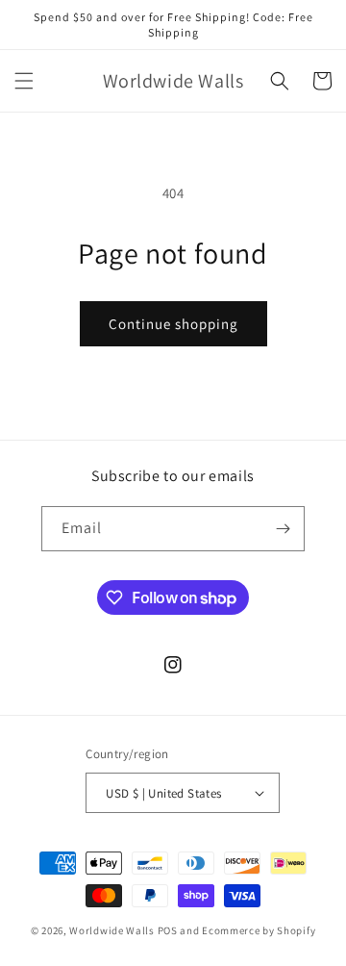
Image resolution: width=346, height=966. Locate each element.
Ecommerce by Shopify (258, 930)
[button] (24, 81)
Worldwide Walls (112, 930)
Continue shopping (173, 324)
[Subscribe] (282, 528)
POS (168, 930)
